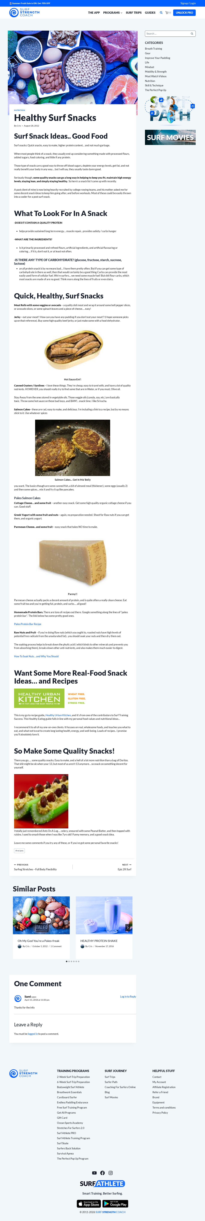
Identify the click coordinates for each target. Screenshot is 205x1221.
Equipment (158, 1102)
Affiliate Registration (163, 1087)
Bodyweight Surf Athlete (70, 1087)
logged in (33, 1033)
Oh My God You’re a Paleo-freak (38, 941)
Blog (107, 1092)
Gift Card (62, 1117)
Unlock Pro (184, 12)
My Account (159, 1082)
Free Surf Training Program (72, 1107)
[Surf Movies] (170, 137)
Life (147, 62)
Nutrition (19, 110)
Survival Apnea (65, 1153)
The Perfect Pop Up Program (72, 1158)
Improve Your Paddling (157, 57)
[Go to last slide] (17, 927)
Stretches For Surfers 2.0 (70, 1128)
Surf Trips (134, 12)
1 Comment (56, 946)
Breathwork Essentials (69, 1092)
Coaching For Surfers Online (120, 1087)
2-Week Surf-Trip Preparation (73, 1076)
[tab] (66, 961)
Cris (19, 126)
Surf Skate (62, 1143)
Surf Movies (111, 1097)
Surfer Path (111, 1082)
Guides (150, 12)
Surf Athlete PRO (66, 1133)
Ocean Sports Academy (70, 1122)
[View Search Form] (161, 12)
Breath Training (153, 48)
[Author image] (19, 946)
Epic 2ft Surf (124, 867)
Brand (155, 1097)
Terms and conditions (164, 1107)
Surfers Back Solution (68, 1148)
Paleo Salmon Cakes (27, 498)
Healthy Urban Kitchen (58, 715)
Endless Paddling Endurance (72, 1102)
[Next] (127, 927)
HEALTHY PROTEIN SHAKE (99, 941)
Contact (156, 1076)
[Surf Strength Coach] (23, 1073)
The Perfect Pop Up (155, 89)
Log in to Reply (128, 996)
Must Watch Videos (155, 76)
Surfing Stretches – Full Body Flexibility (35, 867)
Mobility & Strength (156, 71)
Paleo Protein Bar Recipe (27, 624)
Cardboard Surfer (67, 1097)
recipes (19, 850)
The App (94, 12)
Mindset (149, 66)
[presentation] (41, 915)
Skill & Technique (154, 85)
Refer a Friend (160, 1092)
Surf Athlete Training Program (73, 1138)
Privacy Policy (160, 1112)
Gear (148, 53)
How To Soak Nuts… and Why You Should (36, 656)
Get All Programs (66, 1112)
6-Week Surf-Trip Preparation (73, 1082)
